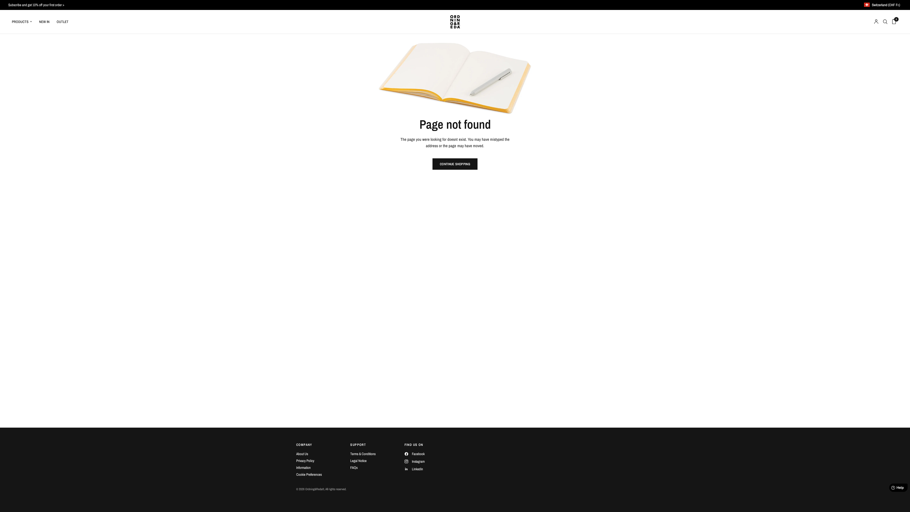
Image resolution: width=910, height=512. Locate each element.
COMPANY (304, 444)
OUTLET (62, 21)
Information (303, 467)
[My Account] (876, 22)
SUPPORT (358, 444)
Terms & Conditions (363, 453)
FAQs (354, 467)
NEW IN (44, 21)
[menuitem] (24, 22)
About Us (302, 453)
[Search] (885, 22)
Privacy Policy (305, 460)
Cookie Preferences (309, 474)
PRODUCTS (20, 21)
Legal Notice (358, 460)
